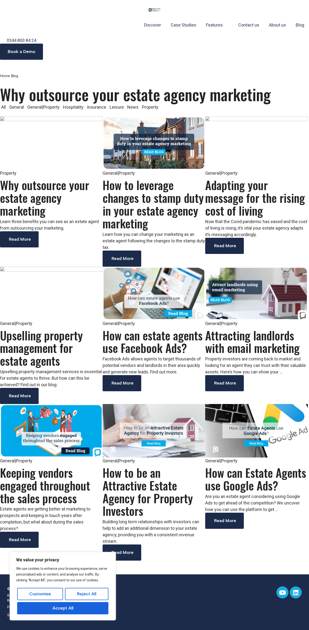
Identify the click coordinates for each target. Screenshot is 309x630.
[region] (63, 586)
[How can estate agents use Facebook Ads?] (154, 292)
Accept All (62, 608)
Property (150, 107)
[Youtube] (282, 592)
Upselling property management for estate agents (41, 348)
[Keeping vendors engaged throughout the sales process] (51, 430)
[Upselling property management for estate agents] (51, 292)
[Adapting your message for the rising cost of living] (256, 142)
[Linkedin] (296, 592)
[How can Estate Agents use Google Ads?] (256, 430)
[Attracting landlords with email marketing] (256, 292)
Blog (300, 24)
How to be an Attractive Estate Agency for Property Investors (148, 491)
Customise (40, 594)
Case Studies (183, 24)
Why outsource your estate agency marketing (44, 197)
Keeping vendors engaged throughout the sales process (45, 485)
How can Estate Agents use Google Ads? (255, 479)
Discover (152, 24)
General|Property (43, 107)
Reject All (86, 594)
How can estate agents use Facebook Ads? (153, 342)
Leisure (117, 107)
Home (5, 76)
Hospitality (73, 107)
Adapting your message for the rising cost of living (255, 197)
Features (214, 24)
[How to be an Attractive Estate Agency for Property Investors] (154, 430)
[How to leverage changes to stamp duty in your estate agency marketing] (154, 142)
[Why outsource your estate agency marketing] (51, 142)
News (133, 107)
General (16, 107)
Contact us (248, 24)
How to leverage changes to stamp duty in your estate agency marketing (153, 204)
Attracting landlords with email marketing (252, 342)
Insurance (96, 107)
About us (277, 24)
